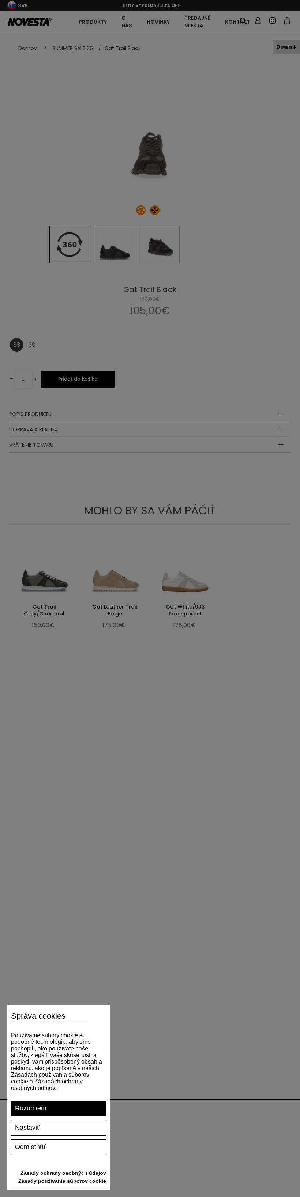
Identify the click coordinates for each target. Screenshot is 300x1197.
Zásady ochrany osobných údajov (63, 1173)
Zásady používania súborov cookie (62, 1181)
